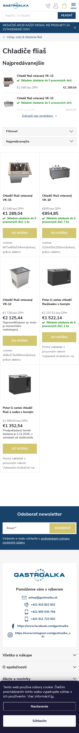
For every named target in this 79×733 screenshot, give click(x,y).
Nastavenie (39, 706)
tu (52, 696)
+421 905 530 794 (43, 612)
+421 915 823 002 (43, 605)
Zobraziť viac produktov (38, 116)
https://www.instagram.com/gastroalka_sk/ (43, 634)
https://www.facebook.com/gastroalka (42, 626)
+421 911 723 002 (43, 619)
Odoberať (62, 528)
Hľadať (66, 15)
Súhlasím (39, 721)
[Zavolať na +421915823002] (48, 6)
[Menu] (73, 5)
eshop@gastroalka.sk (43, 598)
